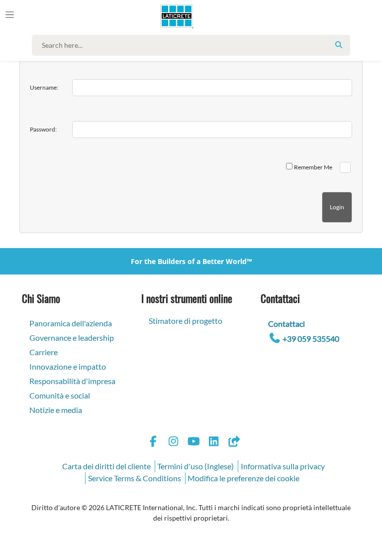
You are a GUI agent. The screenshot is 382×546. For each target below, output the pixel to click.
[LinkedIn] (214, 442)
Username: (44, 87)
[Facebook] (153, 442)
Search (338, 44)
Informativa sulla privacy (283, 466)
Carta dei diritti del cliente (106, 466)
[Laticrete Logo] (172, 16)
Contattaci (286, 323)
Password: (43, 129)
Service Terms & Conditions (134, 478)
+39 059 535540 (311, 338)
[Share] (234, 442)
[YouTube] (193, 442)
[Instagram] (174, 442)
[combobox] (193, 45)
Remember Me (313, 167)
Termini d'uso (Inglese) (195, 466)
